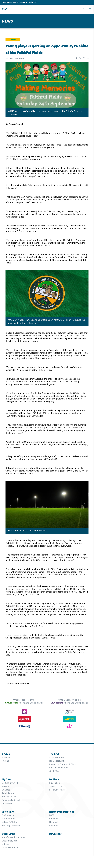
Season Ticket (56, 786)
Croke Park (8, 811)
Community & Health (12, 800)
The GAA (54, 754)
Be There (54, 779)
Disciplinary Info (9, 840)
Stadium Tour (8, 818)
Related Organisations (61, 811)
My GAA (6, 779)
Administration (56, 757)
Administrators (9, 793)
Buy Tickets (54, 782)
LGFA (51, 815)
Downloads (55, 833)
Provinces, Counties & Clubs (62, 764)
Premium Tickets (57, 789)
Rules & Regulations (58, 767)
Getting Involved (10, 782)
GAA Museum (8, 815)
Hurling (5, 760)
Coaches (6, 789)
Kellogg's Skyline (10, 822)
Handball (53, 822)
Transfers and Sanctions (13, 837)
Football (6, 757)
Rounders (53, 825)
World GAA (7, 803)
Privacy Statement (10, 847)
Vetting (5, 844)
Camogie (53, 818)
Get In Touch (55, 771)
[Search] (84, 9)
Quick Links (8, 833)
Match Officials (9, 796)
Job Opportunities (57, 760)
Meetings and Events (12, 825)
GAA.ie (6, 754)
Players (5, 786)
